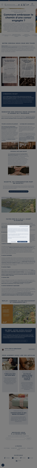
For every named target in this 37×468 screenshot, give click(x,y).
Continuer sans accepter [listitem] (23, 226)
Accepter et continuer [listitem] (22, 241)
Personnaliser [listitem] (13, 241)
